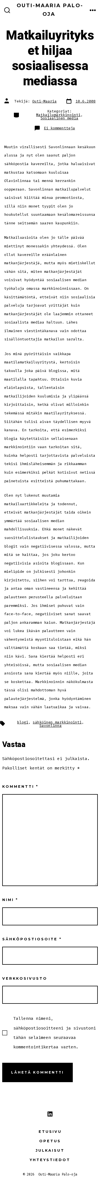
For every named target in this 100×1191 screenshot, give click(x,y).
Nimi (10, 900)
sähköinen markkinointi (57, 722)
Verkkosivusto (24, 978)
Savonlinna (50, 725)
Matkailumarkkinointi (58, 114)
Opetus (50, 1141)
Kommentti (20, 786)
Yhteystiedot (50, 1160)
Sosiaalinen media (59, 118)
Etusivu (50, 1132)
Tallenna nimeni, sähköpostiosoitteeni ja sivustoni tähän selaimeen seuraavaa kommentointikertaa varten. (54, 1033)
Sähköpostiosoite (32, 939)
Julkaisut (50, 1150)
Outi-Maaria (44, 101)
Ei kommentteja (59, 128)
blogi (22, 722)
